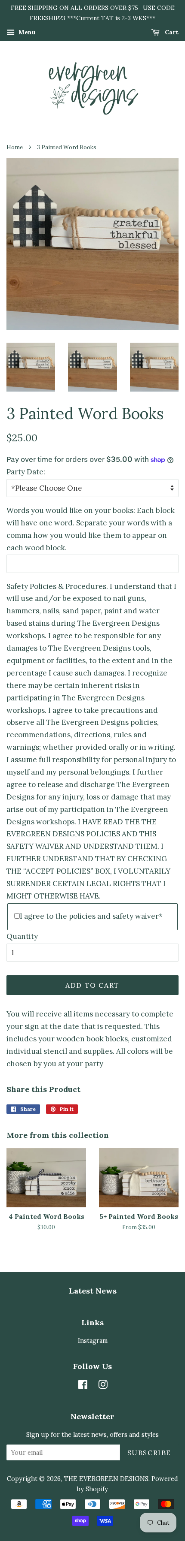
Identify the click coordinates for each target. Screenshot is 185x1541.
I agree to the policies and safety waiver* (91, 916)
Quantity (22, 936)
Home (14, 147)
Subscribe (149, 1452)
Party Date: (25, 471)
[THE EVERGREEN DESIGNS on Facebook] (83, 1386)
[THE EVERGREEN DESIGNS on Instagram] (103, 1386)
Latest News (93, 1291)
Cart (171, 32)
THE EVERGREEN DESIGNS (106, 1479)
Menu (26, 32)
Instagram (93, 1340)
